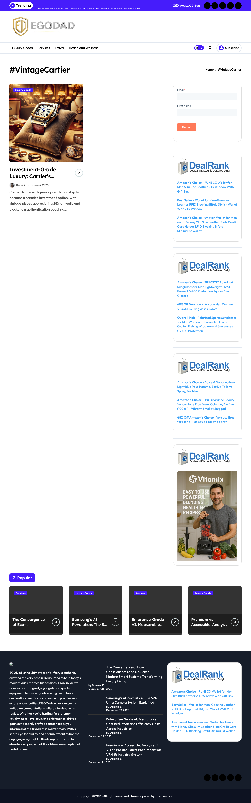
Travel (59, 48)
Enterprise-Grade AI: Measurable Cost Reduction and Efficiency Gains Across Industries (133, 724)
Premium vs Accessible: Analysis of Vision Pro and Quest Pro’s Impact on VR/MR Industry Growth (133, 750)
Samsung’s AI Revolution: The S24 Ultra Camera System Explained (90, 627)
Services (44, 48)
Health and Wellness (83, 48)
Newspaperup (140, 796)
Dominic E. (22, 185)
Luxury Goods (22, 48)
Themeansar (164, 796)
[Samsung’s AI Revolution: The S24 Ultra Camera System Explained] (95, 703)
